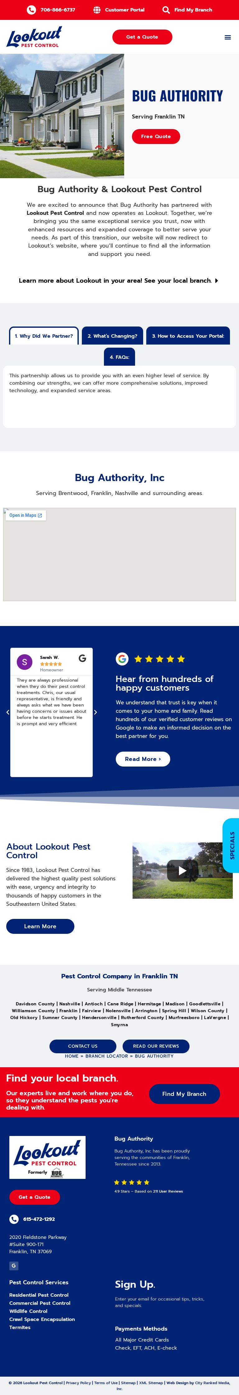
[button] (228, 37)
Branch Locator (107, 1056)
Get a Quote (35, 1197)
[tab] (44, 336)
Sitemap (128, 1383)
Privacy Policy (78, 1383)
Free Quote (156, 136)
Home (72, 1056)
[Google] (13, 1266)
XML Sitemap (151, 1383)
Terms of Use (106, 1383)
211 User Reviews (168, 1191)
